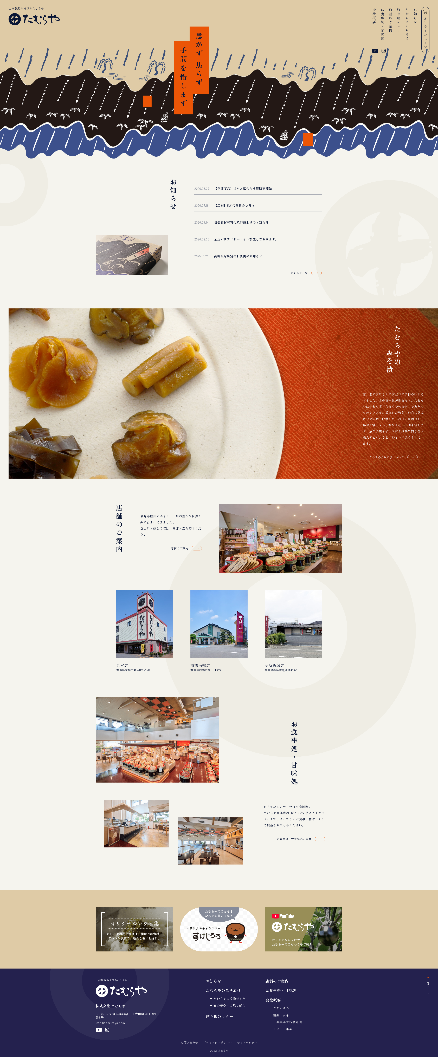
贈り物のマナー (399, 22)
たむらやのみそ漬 (407, 24)
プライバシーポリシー (217, 1042)
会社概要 (374, 16)
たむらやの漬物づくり (230, 998)
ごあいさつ (281, 1008)
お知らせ (415, 16)
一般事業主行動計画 (287, 1022)
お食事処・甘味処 (382, 24)
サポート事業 (282, 1029)
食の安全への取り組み (230, 1005)
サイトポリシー (247, 1042)
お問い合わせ (189, 1042)
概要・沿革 (281, 1015)
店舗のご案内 (390, 20)
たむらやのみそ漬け (223, 990)
